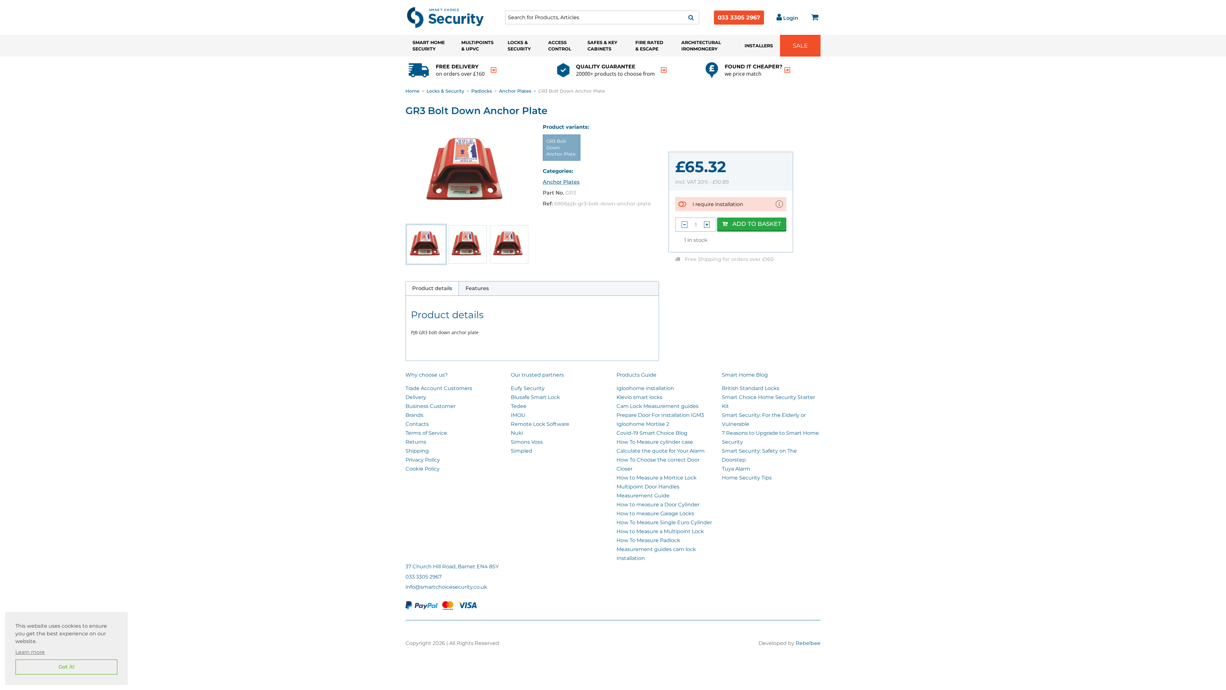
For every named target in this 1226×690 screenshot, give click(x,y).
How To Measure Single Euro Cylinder (664, 522)
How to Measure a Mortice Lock (657, 478)
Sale (800, 45)
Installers (759, 46)
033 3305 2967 (739, 17)
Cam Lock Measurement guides (658, 406)
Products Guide (636, 375)
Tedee (518, 406)
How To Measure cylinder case (655, 442)
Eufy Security (528, 388)
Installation (631, 558)
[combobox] (602, 17)
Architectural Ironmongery (701, 46)
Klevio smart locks (639, 397)
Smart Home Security (428, 46)
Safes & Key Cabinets (602, 46)
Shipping (417, 451)
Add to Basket (756, 223)
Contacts (417, 424)
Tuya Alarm (736, 469)
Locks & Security (519, 46)
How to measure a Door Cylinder (658, 505)
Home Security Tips (747, 478)
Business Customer (430, 406)
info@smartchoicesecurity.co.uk (446, 587)
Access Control (559, 46)
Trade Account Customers (438, 388)
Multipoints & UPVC (477, 46)
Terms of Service (426, 433)
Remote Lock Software (540, 424)
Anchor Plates (515, 91)
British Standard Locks (750, 388)
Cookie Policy (422, 469)
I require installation (717, 204)
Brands (414, 415)
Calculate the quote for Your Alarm (661, 451)
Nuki (517, 433)
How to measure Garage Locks (655, 513)
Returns (415, 442)
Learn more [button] (30, 652)
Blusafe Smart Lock (535, 397)
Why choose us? (426, 375)
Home (412, 91)
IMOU (518, 415)
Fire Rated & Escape (649, 46)
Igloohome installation (645, 388)
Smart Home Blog (745, 375)
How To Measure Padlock (648, 540)
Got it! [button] (66, 667)
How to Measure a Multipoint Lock (660, 531)
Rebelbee (808, 643)
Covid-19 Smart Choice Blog (652, 433)
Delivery (415, 397)
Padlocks (481, 91)
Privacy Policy (422, 460)
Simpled (521, 451)
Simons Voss (527, 442)
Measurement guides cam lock (656, 549)
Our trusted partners (537, 375)
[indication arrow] (493, 70)
